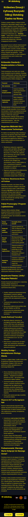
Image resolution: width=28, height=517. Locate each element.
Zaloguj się (8, 514)
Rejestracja (19, 514)
